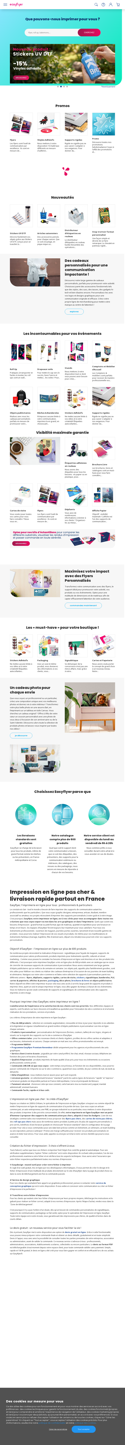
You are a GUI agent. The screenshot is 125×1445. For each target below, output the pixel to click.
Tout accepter (84, 1429)
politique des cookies (85, 1423)
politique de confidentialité (52, 1423)
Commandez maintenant (83, 605)
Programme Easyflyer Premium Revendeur (32, 1047)
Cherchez (89, 32)
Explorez (74, 311)
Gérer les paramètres (58, 1429)
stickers (81, 977)
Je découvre (21, 735)
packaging (53, 980)
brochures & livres (80, 980)
